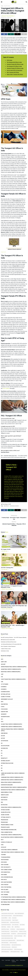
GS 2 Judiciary (15, 924)
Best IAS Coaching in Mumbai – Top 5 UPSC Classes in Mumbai (13, 637)
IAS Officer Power (5, 929)
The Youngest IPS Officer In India (14, 66)
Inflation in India (22, 931)
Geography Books (5, 716)
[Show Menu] (1, 2)
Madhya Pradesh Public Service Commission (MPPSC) (14, 787)
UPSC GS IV (14, 947)
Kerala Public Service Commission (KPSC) (11, 782)
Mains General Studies (6, 792)
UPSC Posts (4, 879)
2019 (2, 659)
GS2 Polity (4, 926)
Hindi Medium (4, 733)
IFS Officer (13, 929)
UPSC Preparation (5, 951)
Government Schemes (6, 924)
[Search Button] (26, 2)
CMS (2, 681)
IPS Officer (13, 933)
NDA (2, 802)
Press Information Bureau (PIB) (8, 829)
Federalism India (5, 922)
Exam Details (7, 960)
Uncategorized (5, 859)
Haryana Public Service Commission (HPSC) (11, 726)
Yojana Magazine (5, 904)
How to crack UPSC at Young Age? (14, 70)
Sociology (3, 847)
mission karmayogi (18, 935)
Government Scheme (14, 922)
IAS (1, 743)
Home (2, 6)
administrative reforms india (7, 913)
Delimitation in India (5, 651)
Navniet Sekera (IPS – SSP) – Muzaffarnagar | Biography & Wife (12, 626)
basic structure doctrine (7, 915)
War (22, 951)
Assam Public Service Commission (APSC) (11, 669)
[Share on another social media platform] (24, 34)
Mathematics (4, 797)
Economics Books (5, 691)
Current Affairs (22, 960)
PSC (24, 935)
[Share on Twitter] (17, 34)
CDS (2, 676)
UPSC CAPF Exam (20, 940)
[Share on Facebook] (4, 34)
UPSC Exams (4, 874)
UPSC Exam (9, 60)
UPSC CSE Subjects (5, 867)
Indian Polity (4, 758)
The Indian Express (5, 857)
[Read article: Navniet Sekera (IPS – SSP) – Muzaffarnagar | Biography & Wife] (14, 617)
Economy (14, 917)
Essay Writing (4, 704)
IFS (1, 753)
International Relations (7, 763)
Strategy (13, 960)
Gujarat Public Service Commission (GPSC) (11, 724)
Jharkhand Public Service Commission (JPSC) (12, 777)
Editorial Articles (5, 694)
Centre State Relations (17, 915)
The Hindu (3, 854)
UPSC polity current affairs (7, 949)
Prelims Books (4, 819)
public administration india (7, 938)
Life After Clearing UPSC (7, 567)
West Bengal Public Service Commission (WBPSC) (13, 902)
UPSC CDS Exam (5, 942)
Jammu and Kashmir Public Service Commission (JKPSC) (12, 774)
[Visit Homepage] (14, 2)
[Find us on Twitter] (13, 972)
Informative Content (14, 506)
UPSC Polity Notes (18, 949)
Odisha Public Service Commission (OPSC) (11, 807)
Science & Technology (6, 842)
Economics (3, 686)
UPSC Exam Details (5, 872)
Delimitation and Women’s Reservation (8, 642)
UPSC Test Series (5, 892)
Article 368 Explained (19, 913)
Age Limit (3, 664)
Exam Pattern (4, 711)
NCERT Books (4, 799)
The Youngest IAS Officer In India (14, 62)
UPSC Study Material (6, 887)
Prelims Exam (4, 822)
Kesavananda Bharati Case (7, 935)
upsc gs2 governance (16, 944)
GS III (2, 721)
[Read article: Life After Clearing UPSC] (14, 559)
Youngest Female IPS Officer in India (15, 68)
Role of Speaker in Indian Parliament (8, 646)
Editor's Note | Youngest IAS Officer (15, 74)
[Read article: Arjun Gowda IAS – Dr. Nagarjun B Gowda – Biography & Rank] (14, 578)
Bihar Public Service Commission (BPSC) (10, 671)
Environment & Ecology (7, 699)
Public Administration (6, 832)
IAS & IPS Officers (7, 6)
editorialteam (4, 551)
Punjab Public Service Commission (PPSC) (11, 834)
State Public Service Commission (9, 849)
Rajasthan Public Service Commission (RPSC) (12, 837)
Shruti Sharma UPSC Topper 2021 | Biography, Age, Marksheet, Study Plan (14, 606)
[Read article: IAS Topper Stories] (14, 541)
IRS (1, 768)
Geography (3, 714)
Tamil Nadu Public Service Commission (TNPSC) (12, 852)
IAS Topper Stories (5, 549)
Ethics (2, 706)
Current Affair (4, 917)
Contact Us (14, 961)
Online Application (5, 812)
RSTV (2, 839)
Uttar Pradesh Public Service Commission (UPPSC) (13, 897)
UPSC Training (4, 894)
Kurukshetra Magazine (7, 785)
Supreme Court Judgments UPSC (8, 940)
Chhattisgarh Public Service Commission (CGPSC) (13, 679)
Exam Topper (15, 920)
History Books (4, 740)
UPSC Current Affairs (6, 869)
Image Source (3, 144)
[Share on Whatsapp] (11, 34)
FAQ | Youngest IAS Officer (13, 72)
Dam (10, 917)
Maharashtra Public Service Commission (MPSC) (13, 790)
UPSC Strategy (4, 884)
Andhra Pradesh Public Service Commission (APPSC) (13, 666)
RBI (15, 938)
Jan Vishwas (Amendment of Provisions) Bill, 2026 (11, 644)
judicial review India (22, 933)
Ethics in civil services (6, 920)
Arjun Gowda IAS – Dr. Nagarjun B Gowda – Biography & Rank (12, 586)
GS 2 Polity (22, 924)
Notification (4, 804)
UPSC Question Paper (15, 951)
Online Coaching (5, 814)
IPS (1, 765)
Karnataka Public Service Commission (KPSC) (12, 780)
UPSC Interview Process (7, 877)
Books (17, 960)
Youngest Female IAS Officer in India (15, 64)
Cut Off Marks (4, 684)
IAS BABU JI (7, 969)
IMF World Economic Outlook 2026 (8, 639)
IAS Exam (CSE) (4, 748)
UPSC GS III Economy (6, 947)
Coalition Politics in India (6, 648)
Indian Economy (14, 931)
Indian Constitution (20, 929)
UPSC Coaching (4, 864)
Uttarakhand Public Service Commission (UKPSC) (13, 899)
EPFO (2, 701)
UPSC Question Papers (6, 882)
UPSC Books (4, 862)
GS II (2, 719)
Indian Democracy (5, 931)
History (3, 735)
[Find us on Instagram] (11, 972)
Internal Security (5, 760)
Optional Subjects (6, 817)
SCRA (2, 844)
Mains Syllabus (5, 795)
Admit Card (4, 661)
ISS (1, 770)
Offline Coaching (5, 809)
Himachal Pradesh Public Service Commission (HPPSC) (12, 729)
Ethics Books (4, 709)
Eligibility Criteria (5, 696)
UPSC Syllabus (6, 388)
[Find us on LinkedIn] (16, 972)
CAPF (2, 674)
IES (1, 750)
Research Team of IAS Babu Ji (8, 16)
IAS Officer (6, 506)
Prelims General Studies (7, 824)
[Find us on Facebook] (10, 972)
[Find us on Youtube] (15, 972)
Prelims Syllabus (5, 827)
